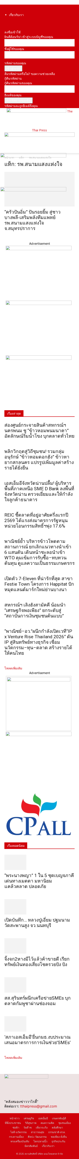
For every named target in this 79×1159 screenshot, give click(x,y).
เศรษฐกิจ (29, 1118)
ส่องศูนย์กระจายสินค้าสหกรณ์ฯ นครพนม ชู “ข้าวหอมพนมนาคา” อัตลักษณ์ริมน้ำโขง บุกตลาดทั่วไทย (39, 431)
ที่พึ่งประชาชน (13, 1123)
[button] (7, 147)
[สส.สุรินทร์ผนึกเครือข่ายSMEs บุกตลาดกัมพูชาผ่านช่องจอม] (39, 985)
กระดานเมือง (16, 1137)
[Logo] (33, 156)
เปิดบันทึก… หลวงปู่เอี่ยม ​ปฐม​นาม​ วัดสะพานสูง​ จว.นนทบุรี (37, 922)
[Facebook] (5, 23)
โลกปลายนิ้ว (40, 1141)
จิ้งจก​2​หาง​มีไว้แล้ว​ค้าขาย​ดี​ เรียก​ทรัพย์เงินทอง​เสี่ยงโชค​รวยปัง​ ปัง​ (37, 961)
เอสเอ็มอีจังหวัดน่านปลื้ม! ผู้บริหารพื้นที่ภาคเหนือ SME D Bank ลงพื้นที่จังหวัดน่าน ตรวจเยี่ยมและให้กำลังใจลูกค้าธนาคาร (39, 491)
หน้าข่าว (15, 1118)
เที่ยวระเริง (42, 1127)
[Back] (5, 27)
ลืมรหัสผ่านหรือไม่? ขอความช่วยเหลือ (29, 74)
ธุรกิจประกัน (58, 1141)
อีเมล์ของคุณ (13, 95)
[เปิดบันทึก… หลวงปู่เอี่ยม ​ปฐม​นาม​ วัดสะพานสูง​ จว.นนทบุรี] (39, 907)
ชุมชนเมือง (64, 1123)
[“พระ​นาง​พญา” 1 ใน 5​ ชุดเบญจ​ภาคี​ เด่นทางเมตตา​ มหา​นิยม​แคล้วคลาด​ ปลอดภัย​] (39, 862)
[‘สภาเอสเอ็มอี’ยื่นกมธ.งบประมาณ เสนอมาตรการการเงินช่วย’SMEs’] (39, 1024)
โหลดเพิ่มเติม (13, 668)
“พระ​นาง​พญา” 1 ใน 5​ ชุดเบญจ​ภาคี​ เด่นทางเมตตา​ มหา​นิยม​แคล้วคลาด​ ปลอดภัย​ (39, 881)
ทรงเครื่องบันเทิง (20, 1141)
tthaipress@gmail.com (38, 1106)
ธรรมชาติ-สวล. (56, 1132)
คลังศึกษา (57, 1127)
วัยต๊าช (27, 1127)
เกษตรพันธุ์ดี (59, 1118)
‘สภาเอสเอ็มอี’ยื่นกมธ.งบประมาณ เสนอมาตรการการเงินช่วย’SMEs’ (38, 1039)
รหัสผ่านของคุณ (15, 63)
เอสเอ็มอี (43, 1118)
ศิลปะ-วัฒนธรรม (37, 1137)
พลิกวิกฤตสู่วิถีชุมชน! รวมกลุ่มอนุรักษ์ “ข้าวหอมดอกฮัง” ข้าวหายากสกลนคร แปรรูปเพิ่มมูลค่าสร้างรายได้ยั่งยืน (39, 460)
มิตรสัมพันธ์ (31, 1146)
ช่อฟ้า (16, 1127)
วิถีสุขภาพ (30, 1123)
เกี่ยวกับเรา (16, 15)
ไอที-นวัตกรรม (18, 1132)
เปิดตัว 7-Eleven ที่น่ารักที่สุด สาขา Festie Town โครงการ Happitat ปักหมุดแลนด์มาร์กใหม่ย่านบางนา (39, 584)
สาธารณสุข (37, 1132)
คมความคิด (47, 1123)
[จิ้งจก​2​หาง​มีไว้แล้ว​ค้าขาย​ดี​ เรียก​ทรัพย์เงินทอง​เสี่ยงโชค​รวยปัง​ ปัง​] (39, 946)
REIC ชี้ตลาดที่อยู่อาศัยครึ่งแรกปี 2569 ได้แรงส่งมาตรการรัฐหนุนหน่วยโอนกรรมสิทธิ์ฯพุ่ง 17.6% (36, 520)
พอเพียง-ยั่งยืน (59, 1137)
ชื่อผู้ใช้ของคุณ (14, 49)
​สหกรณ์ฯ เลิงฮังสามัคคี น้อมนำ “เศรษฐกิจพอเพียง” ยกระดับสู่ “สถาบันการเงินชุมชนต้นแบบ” (35, 610)
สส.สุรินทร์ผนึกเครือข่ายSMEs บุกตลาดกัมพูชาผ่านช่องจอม (37, 1000)
